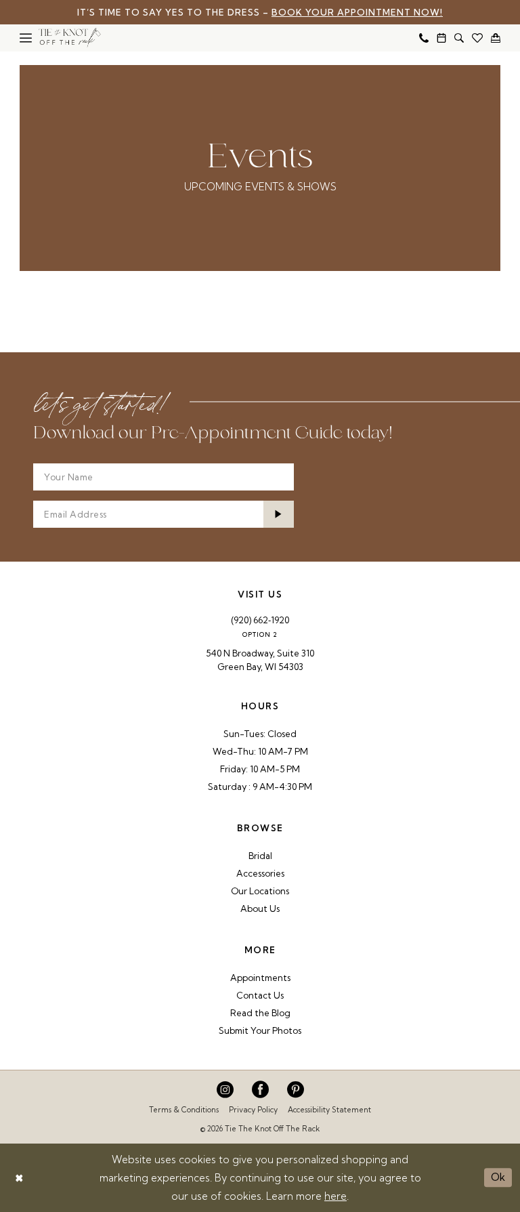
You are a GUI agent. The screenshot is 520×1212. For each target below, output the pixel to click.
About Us (260, 908)
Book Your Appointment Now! (357, 12)
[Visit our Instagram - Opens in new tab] (225, 1090)
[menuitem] (26, 38)
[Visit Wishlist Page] (477, 38)
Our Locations (260, 890)
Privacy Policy (253, 1109)
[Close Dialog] (19, 1178)
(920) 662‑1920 (260, 619)
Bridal (260, 855)
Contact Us (260, 995)
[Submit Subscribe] (279, 514)
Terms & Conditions (184, 1109)
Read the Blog (260, 1012)
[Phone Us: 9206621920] (424, 38)
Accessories (260, 873)
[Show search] (459, 38)
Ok (498, 1177)
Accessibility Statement (329, 1109)
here (335, 1196)
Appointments (260, 977)
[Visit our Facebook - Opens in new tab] (260, 1090)
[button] (26, 38)
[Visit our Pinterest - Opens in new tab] (295, 1090)
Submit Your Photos (260, 1030)
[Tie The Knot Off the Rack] (70, 38)
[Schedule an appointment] (441, 38)
